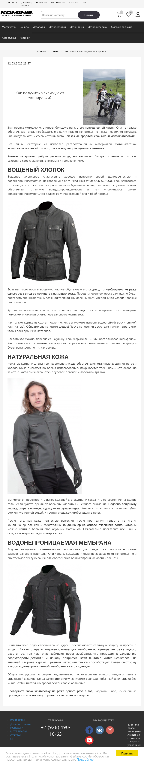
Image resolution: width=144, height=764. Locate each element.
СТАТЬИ (73, 2)
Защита (24, 26)
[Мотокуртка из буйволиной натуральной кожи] (45, 435)
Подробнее (85, 759)
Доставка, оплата (27, 3)
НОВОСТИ (41, 2)
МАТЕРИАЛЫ (58, 2)
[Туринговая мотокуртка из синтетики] (45, 603)
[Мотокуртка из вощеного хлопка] (45, 241)
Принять (127, 753)
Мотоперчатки (57, 26)
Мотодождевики (97, 26)
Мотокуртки (9, 26)
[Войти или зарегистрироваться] (138, 16)
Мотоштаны (77, 26)
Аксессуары (9, 37)
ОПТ (84, 2)
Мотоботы (38, 26)
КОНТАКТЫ (11, 2)
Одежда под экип (121, 26)
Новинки (25, 37)
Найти (88, 15)
